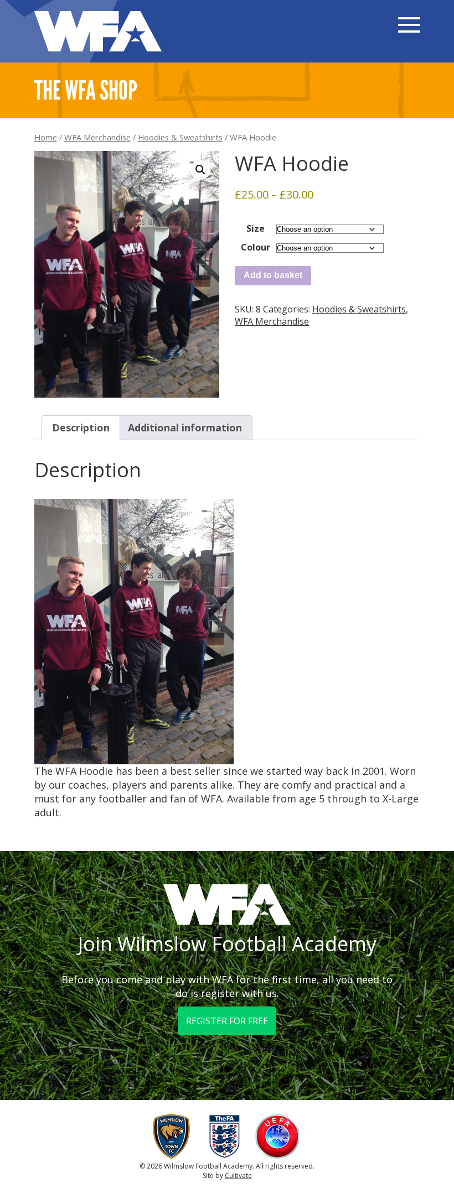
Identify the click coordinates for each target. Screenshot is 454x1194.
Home (45, 137)
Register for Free (227, 1021)
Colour (255, 247)
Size (255, 228)
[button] (200, 170)
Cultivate (238, 1175)
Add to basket (273, 275)
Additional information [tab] (185, 427)
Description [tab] (81, 427)
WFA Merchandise (97, 137)
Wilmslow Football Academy (98, 31)
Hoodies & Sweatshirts (180, 137)
